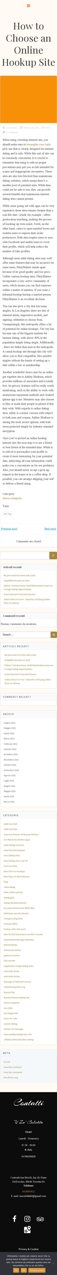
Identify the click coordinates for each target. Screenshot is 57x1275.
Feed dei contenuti (13, 1067)
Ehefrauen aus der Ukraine (16, 913)
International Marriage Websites (19, 939)
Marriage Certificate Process (17, 981)
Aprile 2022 (9, 733)
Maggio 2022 (10, 728)
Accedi (7, 1061)
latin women (9, 960)
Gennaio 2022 (10, 749)
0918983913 (28, 1191)
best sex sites (10, 866)
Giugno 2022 (9, 722)
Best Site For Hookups (14, 871)
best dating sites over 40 (16, 860)
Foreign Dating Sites (13, 918)
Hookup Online (11, 923)
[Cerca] (53, 555)
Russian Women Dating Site (16, 997)
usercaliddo (11, 127)
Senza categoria (12, 498)
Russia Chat (9, 992)
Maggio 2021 (10, 791)
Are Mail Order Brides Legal (17, 839)
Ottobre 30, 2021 (31, 127)
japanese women (12, 955)
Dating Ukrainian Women (15, 902)
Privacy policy (37, 1270)
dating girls (9, 897)
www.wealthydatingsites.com (18, 1034)
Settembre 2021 (11, 770)
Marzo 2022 (9, 738)
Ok (16, 1270)
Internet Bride (10, 944)
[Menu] (28, 5)
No (23, 1270)
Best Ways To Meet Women (16, 876)
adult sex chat (10, 823)
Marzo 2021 (9, 801)
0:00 (47, 127)
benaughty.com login (39, 144)
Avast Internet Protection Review (19, 594)
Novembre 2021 (11, 759)
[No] (53, 1263)
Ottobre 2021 (10, 764)
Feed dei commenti (13, 1072)
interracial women (12, 950)
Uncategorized (11, 1013)
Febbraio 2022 (10, 743)
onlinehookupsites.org (14, 987)
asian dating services (14, 845)
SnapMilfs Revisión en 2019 (16, 580)
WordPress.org (11, 1077)
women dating (10, 1023)
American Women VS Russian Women (21, 834)
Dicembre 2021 (11, 754)
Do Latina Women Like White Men (19, 908)
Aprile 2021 (9, 796)
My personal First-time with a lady (19, 575)
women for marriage (13, 1029)
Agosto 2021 (10, 775)
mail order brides (12, 976)
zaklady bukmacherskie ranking (19, 1039)
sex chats (8, 1008)
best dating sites (12, 855)
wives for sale (10, 1018)
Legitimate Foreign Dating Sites (19, 966)
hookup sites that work (15, 929)
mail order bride (11, 971)
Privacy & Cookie (28, 1249)
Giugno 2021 (9, 786)
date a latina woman (13, 892)
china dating (9, 887)
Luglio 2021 (9, 780)
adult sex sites (11, 829)
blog (6, 881)
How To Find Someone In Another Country (23, 934)
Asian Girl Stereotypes (14, 850)
